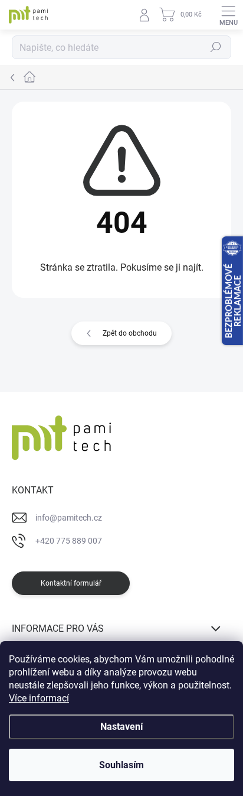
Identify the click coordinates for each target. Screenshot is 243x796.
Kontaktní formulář (71, 583)
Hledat (215, 47)
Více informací (39, 698)
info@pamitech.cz (68, 517)
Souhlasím (121, 765)
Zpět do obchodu (130, 333)
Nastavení (121, 726)
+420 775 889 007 (68, 540)
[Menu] (228, 15)
